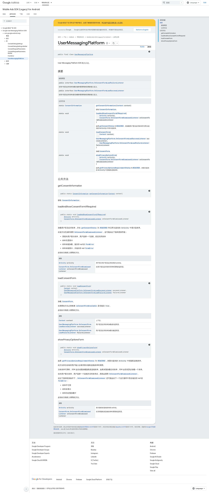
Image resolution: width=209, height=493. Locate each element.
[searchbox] (15, 21)
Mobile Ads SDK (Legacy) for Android (21, 9)
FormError (90, 244)
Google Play (154, 467)
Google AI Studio (155, 457)
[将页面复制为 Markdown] (114, 43)
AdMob (15, 2)
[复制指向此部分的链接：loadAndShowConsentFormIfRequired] (98, 207)
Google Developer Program (41, 446)
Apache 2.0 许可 (121, 427)
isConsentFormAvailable (86, 306)
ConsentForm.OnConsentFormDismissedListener (119, 118)
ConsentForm (104, 151)
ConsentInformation (73, 105)
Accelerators (36, 457)
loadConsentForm (103, 132)
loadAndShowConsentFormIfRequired (111, 113)
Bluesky (93, 450)
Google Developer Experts (41, 453)
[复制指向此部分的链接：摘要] (65, 71)
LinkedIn (94, 457)
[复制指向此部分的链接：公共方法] (70, 179)
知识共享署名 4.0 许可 (87, 427)
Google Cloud (154, 464)
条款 (33, 488)
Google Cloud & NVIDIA (39, 460)
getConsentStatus (106, 126)
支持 (35, 14)
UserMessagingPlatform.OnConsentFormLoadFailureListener (99, 83)
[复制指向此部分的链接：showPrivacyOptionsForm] (86, 340)
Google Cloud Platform (94, 479)
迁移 (104, 23)
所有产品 (109, 479)
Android (152, 446)
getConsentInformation (106, 105)
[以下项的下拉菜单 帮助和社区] (52, 2)
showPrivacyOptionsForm (106, 155)
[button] (14, 28)
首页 (59, 37)
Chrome (153, 450)
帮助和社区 (45, 3)
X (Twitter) (94, 460)
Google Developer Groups (40, 450)
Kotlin (142, 47)
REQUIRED (120, 126)
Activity (103, 116)
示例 (35, 3)
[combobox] (173, 3)
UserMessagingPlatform (83, 54)
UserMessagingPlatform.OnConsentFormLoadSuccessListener (99, 91)
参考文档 (13, 14)
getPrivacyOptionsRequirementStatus (115, 168)
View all (152, 471)
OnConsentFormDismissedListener (88, 232)
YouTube (94, 464)
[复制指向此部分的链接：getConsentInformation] (84, 186)
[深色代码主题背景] (149, 51)
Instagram (94, 453)
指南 (4, 14)
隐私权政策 (41, 488)
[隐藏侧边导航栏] (26, 489)
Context (119, 105)
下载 (21, 14)
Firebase (153, 453)
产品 (65, 37)
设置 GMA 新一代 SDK (115, 23)
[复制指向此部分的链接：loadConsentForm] (78, 278)
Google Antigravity (156, 460)
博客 (92, 446)
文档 (27, 3)
